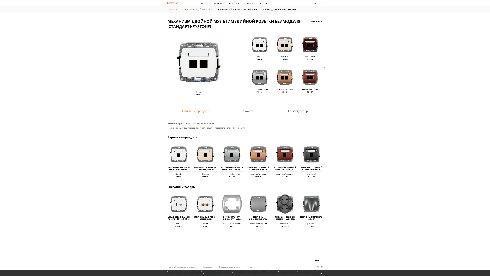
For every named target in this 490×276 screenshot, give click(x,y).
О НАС (201, 3)
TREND (181, 9)
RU (322, 3)
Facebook (315, 267)
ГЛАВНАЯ (171, 9)
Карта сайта (207, 267)
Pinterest (322, 267)
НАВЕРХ (317, 257)
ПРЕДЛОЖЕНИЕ (216, 3)
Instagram (318, 267)
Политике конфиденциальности (214, 274)
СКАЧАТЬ (249, 3)
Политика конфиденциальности (231, 267)
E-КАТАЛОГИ (234, 3)
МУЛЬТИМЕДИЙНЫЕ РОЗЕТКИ (200, 9)
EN (315, 3)
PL (309, 3)
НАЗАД (317, 260)
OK (321, 273)
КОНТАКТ (263, 3)
